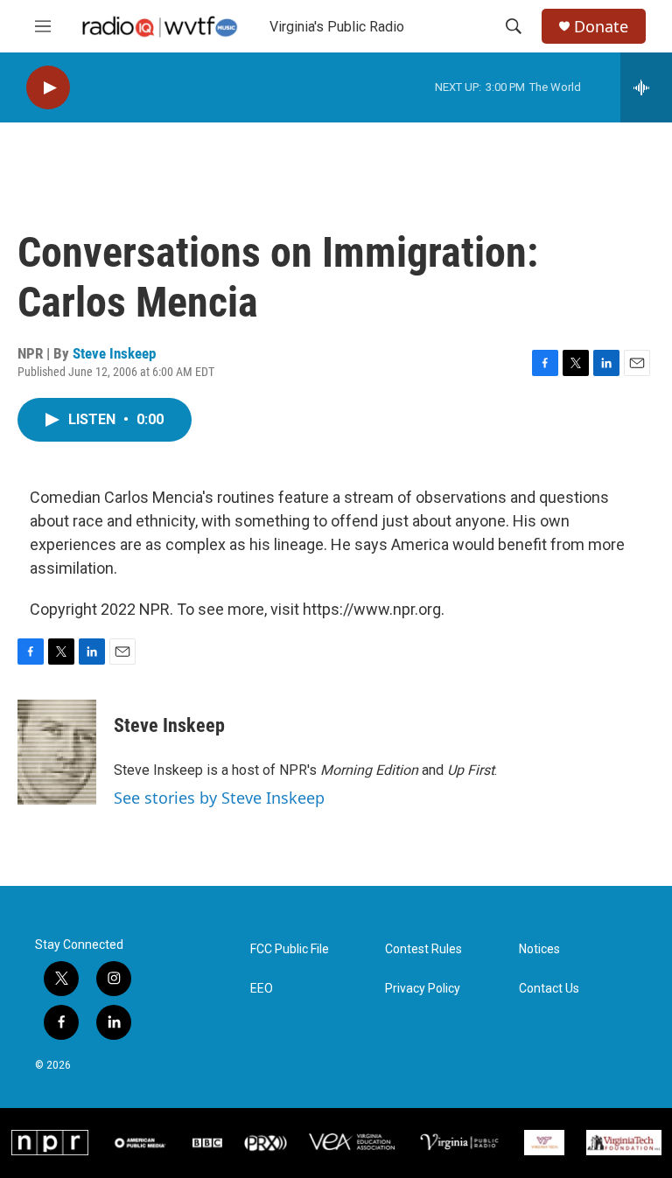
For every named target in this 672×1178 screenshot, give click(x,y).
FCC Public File (289, 949)
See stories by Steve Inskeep (219, 797)
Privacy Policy (422, 988)
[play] (48, 88)
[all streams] (646, 87)
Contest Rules (423, 949)
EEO (261, 988)
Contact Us (549, 988)
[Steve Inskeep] (57, 752)
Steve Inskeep (114, 353)
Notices (539, 949)
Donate (601, 26)
